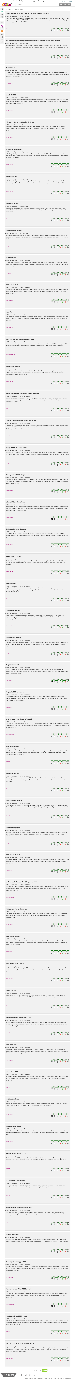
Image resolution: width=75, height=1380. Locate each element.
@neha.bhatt (9, 870)
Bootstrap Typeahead (12, 773)
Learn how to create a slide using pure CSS (20, 339)
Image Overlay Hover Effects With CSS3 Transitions (22, 393)
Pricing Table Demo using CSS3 (16, 448)
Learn (2, 31)
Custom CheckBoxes (12, 1235)
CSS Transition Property (13, 638)
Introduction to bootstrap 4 (14, 149)
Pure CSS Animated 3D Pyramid (16, 1316)
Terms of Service (38, 1378)
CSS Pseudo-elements (13, 855)
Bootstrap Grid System (13, 366)
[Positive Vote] (54, 30)
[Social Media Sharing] (65, 30)
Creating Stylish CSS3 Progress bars (18, 475)
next (43, 1370)
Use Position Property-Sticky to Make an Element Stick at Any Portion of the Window (33, 40)
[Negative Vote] (57, 30)
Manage (2, 25)
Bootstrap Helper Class (13, 1126)
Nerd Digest (8, 9)
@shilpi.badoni (9, 83)
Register (70, 1)
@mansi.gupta (9, 300)
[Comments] (62, 30)
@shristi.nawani (10, 816)
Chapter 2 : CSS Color (13, 665)
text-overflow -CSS (12, 1072)
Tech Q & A (2, 37)
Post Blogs (2, 42)
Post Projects (2, 14)
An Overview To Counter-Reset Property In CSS (21, 882)
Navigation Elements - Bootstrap (16, 529)
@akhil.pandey (9, 408)
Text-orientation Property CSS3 (16, 1153)
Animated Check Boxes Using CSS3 (17, 502)
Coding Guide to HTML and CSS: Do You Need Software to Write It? (27, 13)
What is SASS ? (11, 95)
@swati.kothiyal (9, 436)
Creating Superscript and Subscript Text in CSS (21, 420)
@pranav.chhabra (10, 626)
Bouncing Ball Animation (14, 800)
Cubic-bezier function (12, 746)
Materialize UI (10, 68)
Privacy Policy (28, 1378)
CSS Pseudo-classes (12, 936)
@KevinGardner (10, 29)
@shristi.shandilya (10, 354)
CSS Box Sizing (11, 990)
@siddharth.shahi (10, 56)
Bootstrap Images (11, 176)
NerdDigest (14, 16)
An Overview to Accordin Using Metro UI (19, 719)
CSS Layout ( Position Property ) (16, 909)
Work (2, 19)
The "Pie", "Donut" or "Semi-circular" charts (20, 1343)
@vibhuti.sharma (10, 734)
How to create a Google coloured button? (19, 1207)
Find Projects (2, 22)
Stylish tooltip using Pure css (15, 963)
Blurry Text (9, 312)
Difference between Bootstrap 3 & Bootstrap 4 (20, 122)
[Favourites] (60, 30)
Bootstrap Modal (11, 258)
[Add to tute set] (52, 30)
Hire (2, 11)
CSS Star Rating (11, 583)
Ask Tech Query (2, 39)
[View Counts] (68, 30)
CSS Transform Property (13, 556)
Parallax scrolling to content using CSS (18, 1017)
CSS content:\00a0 (12, 285)
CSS (7, 16)
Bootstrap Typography (13, 827)
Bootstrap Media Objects (13, 230)
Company (2, 28)
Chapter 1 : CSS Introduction (15, 692)
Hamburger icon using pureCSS (16, 1262)
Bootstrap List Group (12, 1099)
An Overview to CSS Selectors (15, 1180)
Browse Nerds (2, 17)
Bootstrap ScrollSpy (12, 203)
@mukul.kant (9, 680)
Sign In (63, 1)
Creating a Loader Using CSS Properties (19, 1289)
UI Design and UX (19, 9)
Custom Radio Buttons (13, 610)
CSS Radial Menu (11, 1045)
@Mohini (8, 761)
